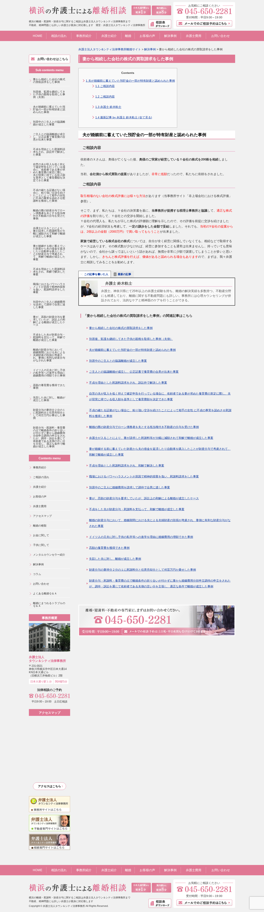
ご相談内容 (105, 86)
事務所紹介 (84, 36)
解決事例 (170, 36)
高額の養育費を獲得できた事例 (109, 547)
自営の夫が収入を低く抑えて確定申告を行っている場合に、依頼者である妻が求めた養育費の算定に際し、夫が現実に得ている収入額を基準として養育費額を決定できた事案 (160, 396)
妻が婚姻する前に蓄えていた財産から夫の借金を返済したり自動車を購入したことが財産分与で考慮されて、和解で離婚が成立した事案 (160, 451)
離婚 (128, 36)
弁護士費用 (193, 36)
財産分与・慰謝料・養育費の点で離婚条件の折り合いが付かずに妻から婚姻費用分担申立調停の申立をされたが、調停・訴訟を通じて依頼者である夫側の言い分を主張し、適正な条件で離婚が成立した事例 (160, 583)
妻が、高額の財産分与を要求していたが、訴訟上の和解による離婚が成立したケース (144, 498)
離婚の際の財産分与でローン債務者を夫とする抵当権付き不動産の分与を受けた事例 (144, 427)
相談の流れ (59, 36)
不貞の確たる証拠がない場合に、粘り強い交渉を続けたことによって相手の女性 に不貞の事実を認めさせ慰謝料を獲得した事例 (160, 413)
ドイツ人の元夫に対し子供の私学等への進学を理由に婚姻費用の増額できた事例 (141, 536)
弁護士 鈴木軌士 (108, 106)
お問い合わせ (220, 36)
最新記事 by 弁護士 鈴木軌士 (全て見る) (123, 117)
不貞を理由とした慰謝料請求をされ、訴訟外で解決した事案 (128, 382)
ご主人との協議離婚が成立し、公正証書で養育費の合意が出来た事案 (134, 371)
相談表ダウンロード (159, 24)
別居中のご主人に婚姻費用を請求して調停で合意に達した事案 (129, 487)
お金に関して (41, 535)
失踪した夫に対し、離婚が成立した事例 (115, 558)
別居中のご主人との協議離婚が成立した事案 (118, 360)
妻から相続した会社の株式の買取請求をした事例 (121, 328)
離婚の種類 (39, 525)
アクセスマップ (42, 515)
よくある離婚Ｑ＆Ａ (45, 593)
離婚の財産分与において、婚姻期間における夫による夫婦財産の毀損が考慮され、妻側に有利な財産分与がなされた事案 (160, 523)
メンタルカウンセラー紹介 (49, 554)
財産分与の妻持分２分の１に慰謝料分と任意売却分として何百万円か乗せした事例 (142, 569)
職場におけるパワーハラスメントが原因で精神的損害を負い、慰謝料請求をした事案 (144, 476)
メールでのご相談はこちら (204, 903)
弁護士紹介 (109, 36)
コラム (37, 574)
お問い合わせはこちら (52, 59)
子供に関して (41, 545)
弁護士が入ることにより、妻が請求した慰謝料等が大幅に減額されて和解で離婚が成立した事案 (151, 438)
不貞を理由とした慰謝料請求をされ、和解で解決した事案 (126, 465)
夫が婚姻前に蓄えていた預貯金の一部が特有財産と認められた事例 (130, 80)
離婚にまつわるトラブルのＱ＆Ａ (49, 604)
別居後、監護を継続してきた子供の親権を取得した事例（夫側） (131, 339)
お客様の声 (147, 36)
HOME (37, 36)
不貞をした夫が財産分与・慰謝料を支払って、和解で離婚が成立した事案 (136, 509)
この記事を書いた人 (96, 274)
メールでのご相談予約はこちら (204, 23)
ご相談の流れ (41, 477)
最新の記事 (124, 274)
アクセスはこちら (49, 786)
